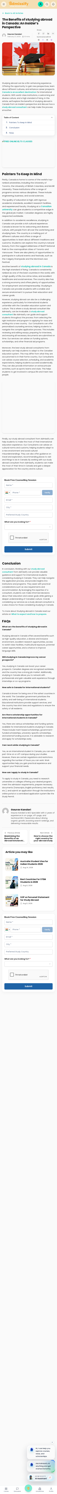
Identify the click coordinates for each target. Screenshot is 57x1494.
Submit (28, 549)
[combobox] (28, 527)
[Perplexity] (47, 40)
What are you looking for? (17, 522)
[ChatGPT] (39, 40)
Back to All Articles (14, 13)
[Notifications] (53, 4)
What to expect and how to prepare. (29, 614)
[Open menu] (3, 4)
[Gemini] (43, 40)
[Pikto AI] (51, 40)
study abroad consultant (14, 107)
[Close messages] (52, 1442)
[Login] (40, 4)
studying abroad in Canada (36, 266)
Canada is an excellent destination (19, 92)
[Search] (47, 4)
